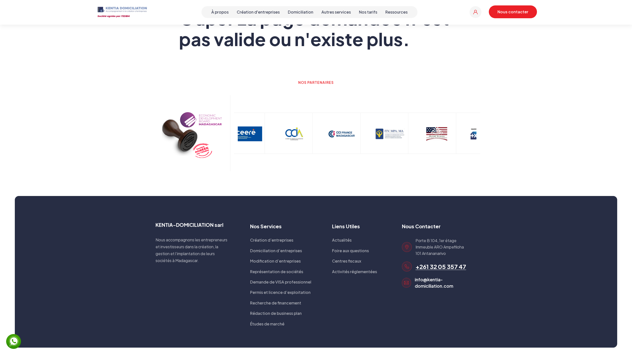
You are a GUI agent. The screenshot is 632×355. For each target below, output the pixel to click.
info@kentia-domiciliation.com (434, 283)
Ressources (396, 12)
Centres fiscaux (346, 261)
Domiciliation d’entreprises (276, 250)
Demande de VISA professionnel (280, 281)
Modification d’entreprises (275, 261)
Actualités (342, 240)
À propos (220, 12)
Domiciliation (300, 12)
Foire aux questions (350, 250)
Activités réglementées (354, 271)
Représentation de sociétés (276, 271)
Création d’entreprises (271, 240)
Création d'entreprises (258, 12)
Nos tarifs (368, 12)
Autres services (336, 12)
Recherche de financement (275, 302)
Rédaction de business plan (276, 313)
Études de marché (267, 323)
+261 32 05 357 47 (440, 266)
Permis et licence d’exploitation (280, 292)
